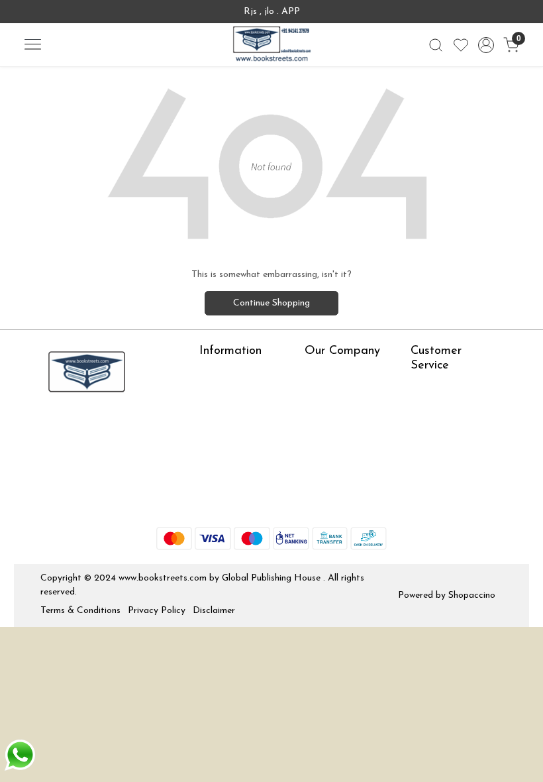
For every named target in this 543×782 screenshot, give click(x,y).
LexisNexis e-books (239, 412)
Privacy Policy (156, 611)
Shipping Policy (441, 426)
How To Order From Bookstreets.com (241, 438)
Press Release (333, 373)
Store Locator (228, 503)
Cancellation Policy (450, 446)
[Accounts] (486, 45)
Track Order (436, 465)
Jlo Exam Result (232, 465)
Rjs (417, 407)
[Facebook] (49, 426)
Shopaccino (471, 595)
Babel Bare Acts (232, 484)
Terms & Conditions (80, 611)
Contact (428, 387)
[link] (435, 45)
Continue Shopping (271, 303)
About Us (218, 373)
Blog (314, 392)
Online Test (222, 392)
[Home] (271, 45)
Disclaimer (214, 611)
